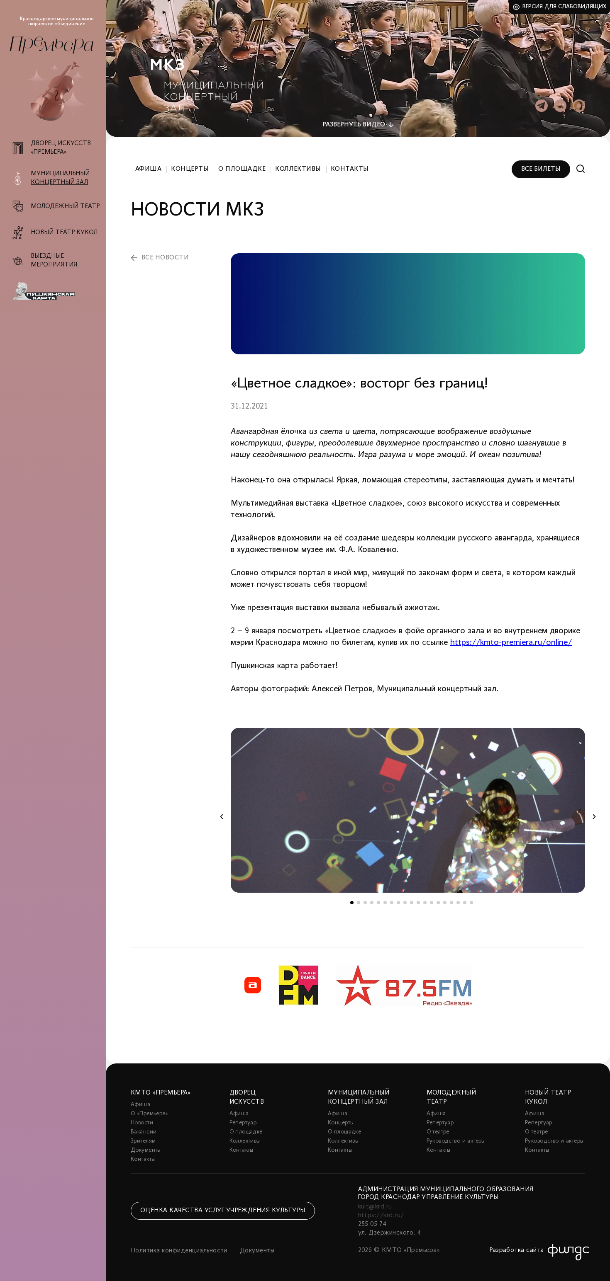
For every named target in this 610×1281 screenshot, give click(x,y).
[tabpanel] (408, 810)
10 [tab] (411, 902)
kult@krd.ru (375, 1207)
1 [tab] (352, 902)
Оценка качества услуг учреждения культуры (222, 1210)
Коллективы (298, 169)
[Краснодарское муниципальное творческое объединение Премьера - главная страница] (51, 44)
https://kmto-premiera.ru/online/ (511, 643)
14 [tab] (438, 902)
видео (353, 124)
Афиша (148, 169)
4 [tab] (371, 902)
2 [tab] (358, 902)
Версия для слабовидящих (564, 7)
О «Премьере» (149, 1114)
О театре (438, 1132)
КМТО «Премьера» (160, 1093)
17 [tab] (458, 902)
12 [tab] (425, 902)
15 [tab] (445, 902)
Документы (146, 1150)
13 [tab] (431, 902)
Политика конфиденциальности (179, 1250)
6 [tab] (385, 902)
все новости (165, 257)
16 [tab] (451, 902)
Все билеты (541, 169)
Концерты (190, 169)
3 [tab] (365, 902)
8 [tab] (398, 902)
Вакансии (143, 1132)
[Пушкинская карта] (57, 291)
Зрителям (143, 1141)
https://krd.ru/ (381, 1215)
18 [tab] (464, 902)
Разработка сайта (516, 1250)
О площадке (242, 169)
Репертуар (243, 1123)
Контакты (350, 169)
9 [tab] (405, 902)
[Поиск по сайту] (580, 168)
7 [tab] (391, 902)
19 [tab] (471, 902)
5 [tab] (378, 902)
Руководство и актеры (456, 1141)
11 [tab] (418, 902)
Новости (142, 1123)
